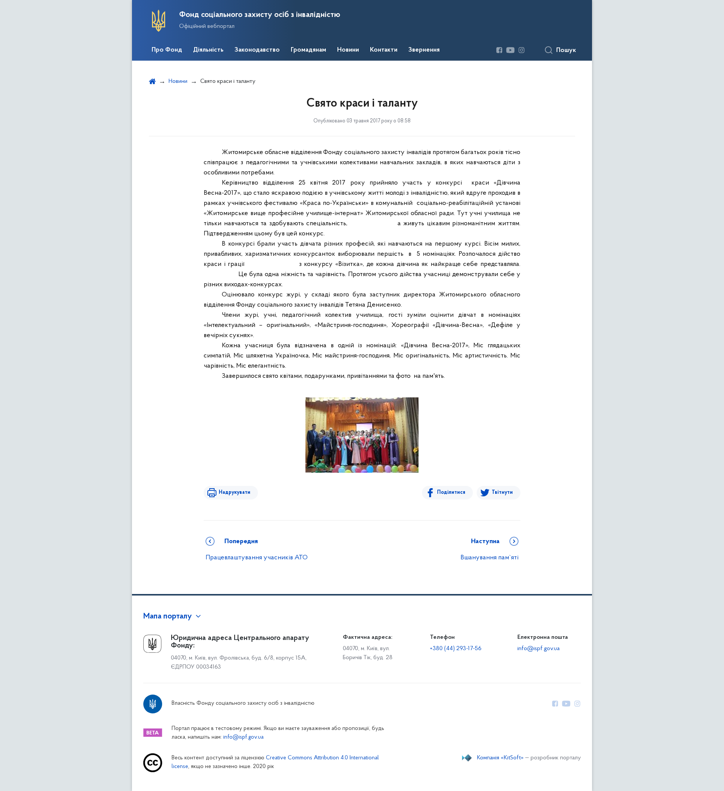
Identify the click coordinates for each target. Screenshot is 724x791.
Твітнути (502, 492)
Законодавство (257, 50)
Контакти (383, 50)
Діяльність (208, 50)
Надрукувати (234, 492)
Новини (348, 50)
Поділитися (451, 492)
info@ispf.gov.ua (538, 649)
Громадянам (308, 50)
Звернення (424, 50)
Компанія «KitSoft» (500, 758)
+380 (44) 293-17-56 (456, 649)
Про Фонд (167, 50)
